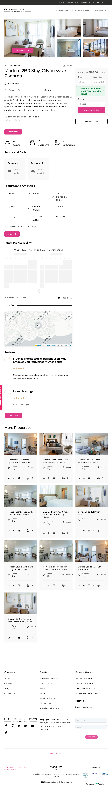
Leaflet (39, 345)
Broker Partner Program (87, 693)
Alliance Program (48, 698)
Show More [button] (13, 416)
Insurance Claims (80, 10)
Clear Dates (67, 298)
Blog (6, 688)
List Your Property (84, 683)
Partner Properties (84, 678)
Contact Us (9, 693)
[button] (22, 50)
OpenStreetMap (50, 345)
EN (98, 2)
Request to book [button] (87, 2)
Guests (81, 99)
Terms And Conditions (12, 767)
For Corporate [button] (101, 10)
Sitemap (13, 769)
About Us (8, 678)
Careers (8, 683)
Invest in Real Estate (85, 688)
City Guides (45, 703)
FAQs (42, 693)
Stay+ (42, 688)
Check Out (97, 77)
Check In (81, 77)
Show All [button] (12, 234)
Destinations (62, 10)
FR (102, 2)
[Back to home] (17, 10)
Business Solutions (49, 678)
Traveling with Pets (49, 708)
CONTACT (60, 2)
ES (106, 2)
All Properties (14, 65)
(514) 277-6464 (72, 2)
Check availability (91, 110)
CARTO (69, 345)
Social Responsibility (85, 707)
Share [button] (69, 65)
